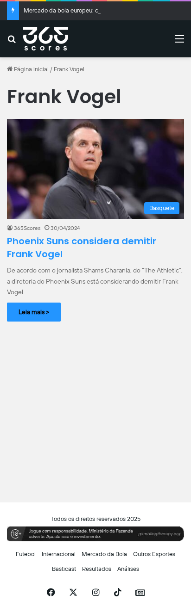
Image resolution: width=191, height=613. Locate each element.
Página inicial (31, 69)
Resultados (96, 568)
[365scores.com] (45, 39)
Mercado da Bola (104, 554)
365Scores (27, 228)
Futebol (26, 554)
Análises (128, 568)
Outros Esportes (154, 554)
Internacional (59, 554)
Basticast (64, 568)
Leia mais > (34, 312)
